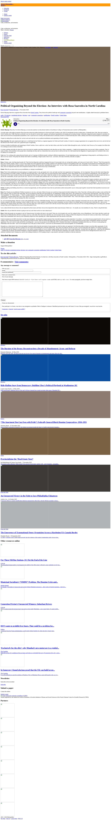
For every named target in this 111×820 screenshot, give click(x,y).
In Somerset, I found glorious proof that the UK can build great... (28, 670)
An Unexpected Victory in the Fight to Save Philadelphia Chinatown (29, 496)
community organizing (66, 112)
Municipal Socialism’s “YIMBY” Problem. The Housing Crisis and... (29, 582)
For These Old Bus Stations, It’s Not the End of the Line (24, 560)
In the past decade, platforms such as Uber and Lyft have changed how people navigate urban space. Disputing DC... (31, 390)
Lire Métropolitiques (9, 40)
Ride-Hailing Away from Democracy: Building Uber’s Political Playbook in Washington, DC (39, 385)
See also (4, 315)
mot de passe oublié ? (19, 309)
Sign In (8, 818)
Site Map (3, 818)
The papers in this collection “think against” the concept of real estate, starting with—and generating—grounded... (30, 464)
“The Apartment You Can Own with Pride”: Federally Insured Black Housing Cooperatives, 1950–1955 (44, 422)
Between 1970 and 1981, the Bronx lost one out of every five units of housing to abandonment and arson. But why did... (31, 353)
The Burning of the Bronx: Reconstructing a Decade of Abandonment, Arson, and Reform (38, 349)
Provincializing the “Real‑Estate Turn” (17, 459)
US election (7, 115)
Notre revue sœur (5, 18)
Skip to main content (6, 1)
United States (63, 115)
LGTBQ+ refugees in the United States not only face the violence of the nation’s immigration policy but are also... (30, 537)
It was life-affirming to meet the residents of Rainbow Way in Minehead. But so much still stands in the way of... (29, 675)
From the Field (4, 492)
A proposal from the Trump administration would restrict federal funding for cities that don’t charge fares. (27, 631)
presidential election (16, 115)
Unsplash (55, 47)
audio (2, 115)
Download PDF (5, 116)
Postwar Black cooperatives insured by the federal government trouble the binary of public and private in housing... (30, 427)
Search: (2, 45)
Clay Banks (48, 47)
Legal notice (14, 818)
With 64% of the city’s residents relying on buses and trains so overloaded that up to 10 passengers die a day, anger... (30, 653)
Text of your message (7, 276)
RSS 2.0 (20, 818)
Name (3, 270)
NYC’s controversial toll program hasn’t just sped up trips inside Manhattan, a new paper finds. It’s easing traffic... (30, 609)
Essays (2, 418)
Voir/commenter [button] (22, 262)
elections (25, 115)
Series (2, 455)
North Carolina (35, 112)
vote (29, 115)
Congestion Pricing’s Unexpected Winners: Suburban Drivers (26, 604)
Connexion (5, 309)
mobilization (47, 115)
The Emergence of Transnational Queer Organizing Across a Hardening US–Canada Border (39, 532)
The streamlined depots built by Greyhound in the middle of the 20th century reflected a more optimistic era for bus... (30, 565)
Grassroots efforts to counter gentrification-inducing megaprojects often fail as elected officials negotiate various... (30, 500)
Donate (12, 30)
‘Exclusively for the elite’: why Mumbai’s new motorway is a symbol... (30, 648)
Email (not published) (7, 272)
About (5, 41)
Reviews (3, 345)
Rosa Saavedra (4, 110)
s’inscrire (11, 309)
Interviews (3, 102)
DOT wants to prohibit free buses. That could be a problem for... (27, 626)
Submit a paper (8, 43)
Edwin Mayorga (14, 110)
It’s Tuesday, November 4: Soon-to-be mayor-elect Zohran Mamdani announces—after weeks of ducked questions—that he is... (33, 587)
